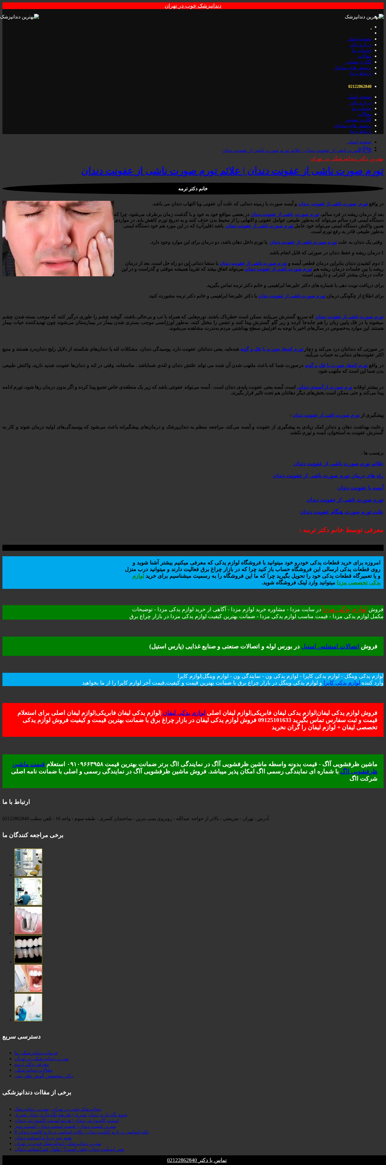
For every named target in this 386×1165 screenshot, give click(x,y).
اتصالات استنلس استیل (330, 646)
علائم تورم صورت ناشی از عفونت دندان (338, 464)
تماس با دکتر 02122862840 (197, 1160)
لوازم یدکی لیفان (183, 712)
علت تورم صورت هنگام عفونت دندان (342, 512)
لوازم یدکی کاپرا (342, 683)
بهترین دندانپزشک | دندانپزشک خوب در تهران (57, 1143)
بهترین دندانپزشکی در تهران (41, 1058)
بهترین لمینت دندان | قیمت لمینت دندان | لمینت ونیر (65, 1126)
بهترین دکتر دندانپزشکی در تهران (347, 159)
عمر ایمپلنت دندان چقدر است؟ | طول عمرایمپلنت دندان (69, 1149)
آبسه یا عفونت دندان (360, 488)
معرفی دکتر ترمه (31, 1064)
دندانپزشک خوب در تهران (193, 6)
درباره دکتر (361, 44)
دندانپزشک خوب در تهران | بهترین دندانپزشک (57, 1109)
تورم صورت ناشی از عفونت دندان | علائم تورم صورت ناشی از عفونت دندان (297, 150)
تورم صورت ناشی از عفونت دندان (345, 500)
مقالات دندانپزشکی (33, 1070)
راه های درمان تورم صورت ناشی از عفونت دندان (328, 476)
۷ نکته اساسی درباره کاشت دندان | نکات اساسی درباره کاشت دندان (81, 1132)
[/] (28, 875)
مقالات (365, 56)
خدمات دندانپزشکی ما (36, 1052)
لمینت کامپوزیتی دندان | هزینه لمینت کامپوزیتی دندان (66, 1120)
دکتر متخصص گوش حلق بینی (43, 1075)
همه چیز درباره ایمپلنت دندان (42, 1137)
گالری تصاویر (358, 61)
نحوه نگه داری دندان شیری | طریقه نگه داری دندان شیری (70, 1114)
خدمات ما (362, 50)
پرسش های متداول (353, 67)
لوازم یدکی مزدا (345, 609)
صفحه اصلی (359, 38)
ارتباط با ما (361, 73)
